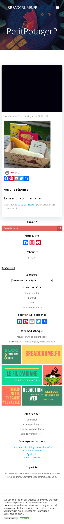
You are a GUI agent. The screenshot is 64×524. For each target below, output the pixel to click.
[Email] (16, 179)
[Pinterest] (11, 179)
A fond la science (32, 457)
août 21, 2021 (42, 116)
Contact (32, 297)
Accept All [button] (24, 518)
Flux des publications (32, 424)
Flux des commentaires (32, 428)
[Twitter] (21, 179)
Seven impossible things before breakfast (32, 447)
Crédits (32, 302)
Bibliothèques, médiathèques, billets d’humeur (32, 341)
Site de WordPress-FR (32, 433)
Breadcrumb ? (32, 293)
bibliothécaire (41, 336)
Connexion (32, 419)
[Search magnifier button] (59, 228)
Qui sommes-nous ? (32, 307)
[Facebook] (6, 179)
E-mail (32, 257)
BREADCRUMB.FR (22, 7)
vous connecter (27, 204)
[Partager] (26, 179)
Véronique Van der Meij (19, 116)
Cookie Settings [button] (11, 518)
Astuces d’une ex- (25, 336)
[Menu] (57, 7)
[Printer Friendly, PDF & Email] (12, 172)
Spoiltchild (32, 454)
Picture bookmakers (32, 450)
